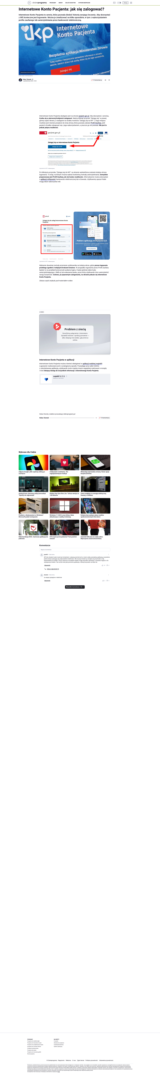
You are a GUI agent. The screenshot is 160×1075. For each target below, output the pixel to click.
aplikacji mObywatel (48, 179)
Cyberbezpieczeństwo (59, 1044)
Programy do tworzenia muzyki (34, 1042)
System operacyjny (58, 1046)
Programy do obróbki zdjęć (33, 1041)
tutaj (59, 1071)
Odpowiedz (47, 565)
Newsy (61, 2)
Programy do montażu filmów (34, 1046)
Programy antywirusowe (32, 1048)
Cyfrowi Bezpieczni (84, 2)
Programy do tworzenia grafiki (34, 1052)
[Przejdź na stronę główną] (29, 4)
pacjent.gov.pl (84, 116)
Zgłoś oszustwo (70, 2)
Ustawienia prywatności (106, 1060)
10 (104, 565)
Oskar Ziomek (27, 79)
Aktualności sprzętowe (59, 1042)
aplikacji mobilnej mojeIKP (92, 364)
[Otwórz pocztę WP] (114, 2)
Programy (53, 2)
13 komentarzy (97, 80)
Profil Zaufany (96, 123)
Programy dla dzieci (31, 1050)
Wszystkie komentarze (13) (74, 587)
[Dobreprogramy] (41, 3)
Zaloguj (125, 2)
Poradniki (56, 1041)
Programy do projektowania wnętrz (35, 1044)
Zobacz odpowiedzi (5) (53, 569)
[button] (119, 3)
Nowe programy (31, 1053)
